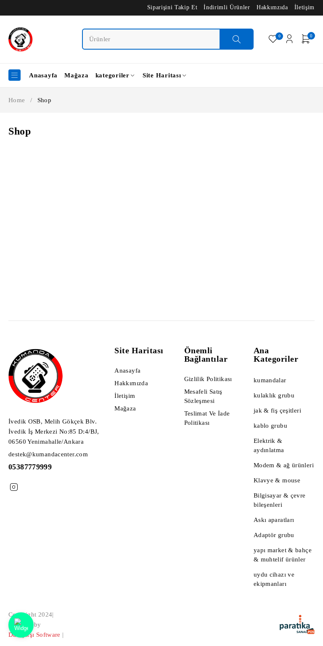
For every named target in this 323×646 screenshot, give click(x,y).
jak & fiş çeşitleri (277, 410)
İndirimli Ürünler (227, 7)
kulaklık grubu (274, 395)
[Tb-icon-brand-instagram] (13, 487)
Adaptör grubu (274, 535)
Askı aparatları (274, 519)
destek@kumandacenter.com (48, 454)
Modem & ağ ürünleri (284, 465)
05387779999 (30, 467)
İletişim (304, 7)
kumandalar (270, 380)
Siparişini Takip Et (172, 7)
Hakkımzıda (272, 7)
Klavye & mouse (277, 480)
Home (16, 100)
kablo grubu (270, 425)
